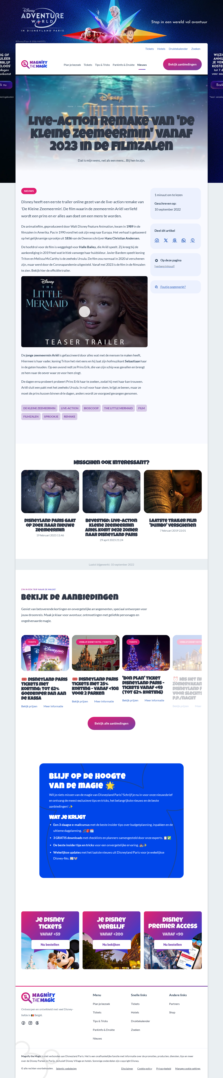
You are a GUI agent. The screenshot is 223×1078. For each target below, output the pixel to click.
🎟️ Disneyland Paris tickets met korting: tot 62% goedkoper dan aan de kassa (44, 689)
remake (69, 416)
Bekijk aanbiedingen (182, 64)
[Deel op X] (166, 240)
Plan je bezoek (72, 64)
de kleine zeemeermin (39, 408)
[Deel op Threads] (175, 240)
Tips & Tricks (102, 64)
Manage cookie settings (187, 1068)
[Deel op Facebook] (158, 240)
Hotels (161, 48)
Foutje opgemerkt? (173, 287)
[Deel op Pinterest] (193, 240)
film (141, 408)
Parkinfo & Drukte (123, 64)
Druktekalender (178, 48)
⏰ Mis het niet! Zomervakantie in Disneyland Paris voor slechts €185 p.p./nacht (193, 689)
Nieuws (142, 64)
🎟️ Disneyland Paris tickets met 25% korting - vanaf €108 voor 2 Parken (95, 686)
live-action (69, 408)
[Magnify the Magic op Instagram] (30, 1023)
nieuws (29, 191)
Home (70, 106)
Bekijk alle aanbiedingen (111, 723)
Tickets (149, 48)
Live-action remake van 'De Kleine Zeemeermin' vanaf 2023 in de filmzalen (111, 135)
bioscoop (91, 408)
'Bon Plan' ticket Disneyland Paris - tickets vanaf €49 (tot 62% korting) (143, 685)
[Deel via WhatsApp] (184, 240)
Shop (172, 1012)
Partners (174, 1003)
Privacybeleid (163, 1068)
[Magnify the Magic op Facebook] (23, 1023)
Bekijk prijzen (29, 706)
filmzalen (31, 416)
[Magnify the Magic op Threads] (37, 1023)
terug (115, 100)
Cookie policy (144, 1068)
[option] (46, 672)
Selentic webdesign (66, 1068)
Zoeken (195, 48)
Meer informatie (53, 706)
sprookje (51, 416)
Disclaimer (127, 1068)
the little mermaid (118, 408)
